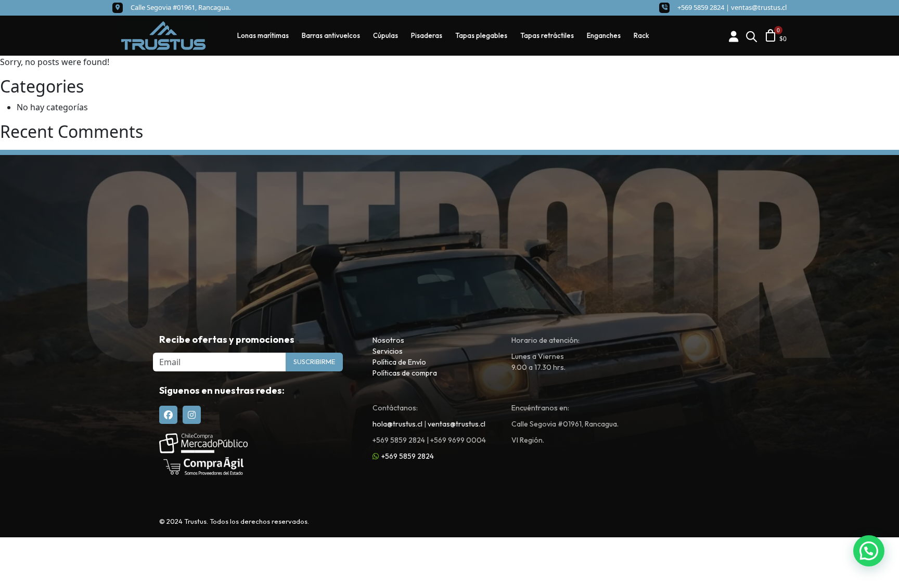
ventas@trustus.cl (759, 7)
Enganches (604, 35)
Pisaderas (426, 35)
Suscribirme (314, 361)
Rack (641, 35)
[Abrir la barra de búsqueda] (751, 36)
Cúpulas (385, 35)
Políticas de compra (405, 373)
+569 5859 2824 (407, 456)
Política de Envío (399, 362)
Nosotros (388, 340)
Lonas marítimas (263, 35)
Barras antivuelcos (331, 35)
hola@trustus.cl (397, 424)
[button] (868, 550)
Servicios (388, 351)
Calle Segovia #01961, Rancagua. (180, 7)
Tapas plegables (481, 35)
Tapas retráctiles (547, 35)
